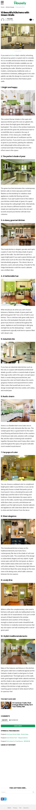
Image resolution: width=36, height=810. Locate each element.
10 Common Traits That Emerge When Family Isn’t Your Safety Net (22, 705)
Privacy (15, 808)
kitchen (12, 55)
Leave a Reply (18, 726)
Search (33, 792)
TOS (20, 808)
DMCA (9, 808)
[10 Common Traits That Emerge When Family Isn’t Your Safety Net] (6, 705)
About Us (25, 808)
